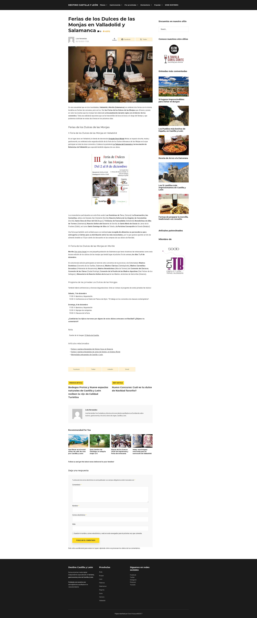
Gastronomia (115, 5)
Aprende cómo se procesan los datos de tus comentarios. (119, 548)
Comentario (76, 485)
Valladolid (102, 600)
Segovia (101, 590)
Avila (100, 572)
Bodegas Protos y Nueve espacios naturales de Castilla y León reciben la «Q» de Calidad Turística (88, 392)
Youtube (132, 585)
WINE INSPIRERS (171, 5)
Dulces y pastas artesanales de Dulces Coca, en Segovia (92, 349)
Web (73, 524)
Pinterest (133, 582)
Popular (157, 5)
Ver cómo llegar (80, 252)
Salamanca (102, 586)
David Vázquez (133, 613)
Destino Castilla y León (83, 5)
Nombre (75, 506)
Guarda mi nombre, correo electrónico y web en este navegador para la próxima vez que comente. (108, 533)
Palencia (102, 583)
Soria (100, 593)
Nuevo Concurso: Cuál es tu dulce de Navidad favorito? (132, 389)
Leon (100, 579)
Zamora (101, 597)
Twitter (132, 577)
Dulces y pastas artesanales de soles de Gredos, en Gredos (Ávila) (95, 352)
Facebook (133, 575)
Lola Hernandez (91, 410)
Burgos (101, 575)
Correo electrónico (79, 515)
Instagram (133, 580)
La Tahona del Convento (122, 144)
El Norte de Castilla (92, 335)
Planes (102, 5)
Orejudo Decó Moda (116, 139)
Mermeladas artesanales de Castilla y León (87, 355)
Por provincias (130, 5)
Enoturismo (145, 5)
